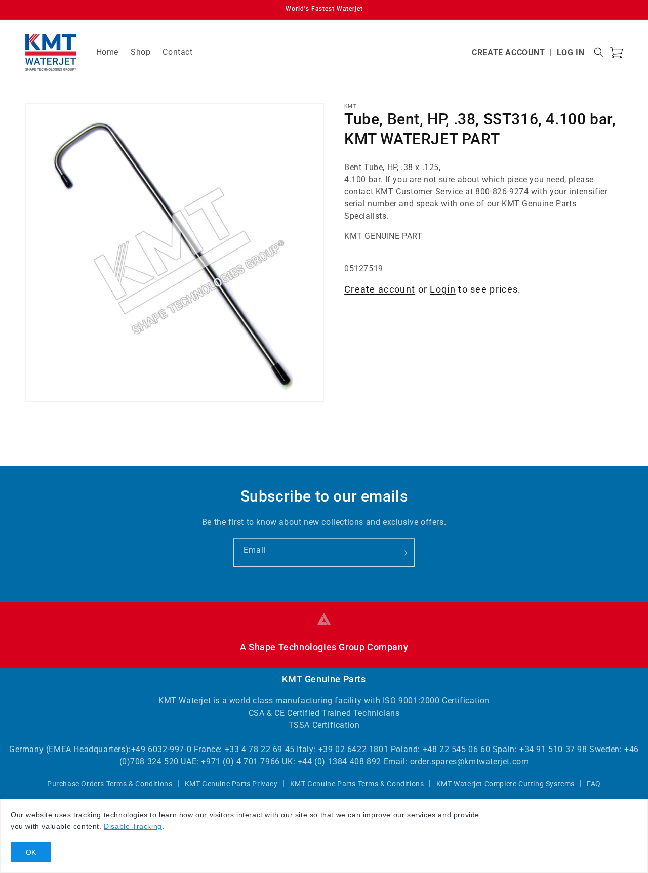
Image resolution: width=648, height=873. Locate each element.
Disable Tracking (133, 826)
